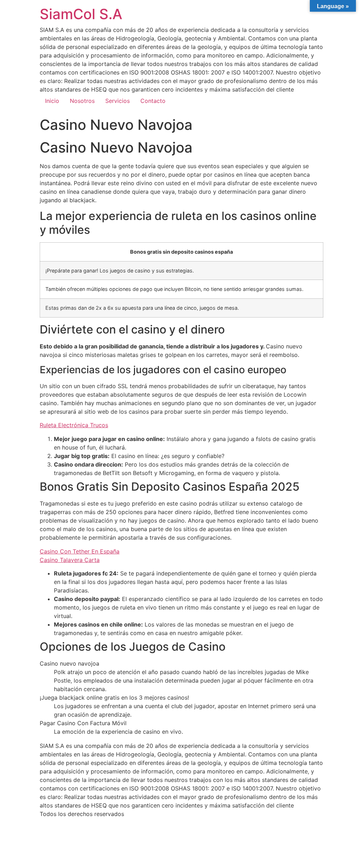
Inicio (52, 100)
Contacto (153, 100)
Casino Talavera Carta (70, 559)
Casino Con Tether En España (79, 551)
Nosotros (82, 100)
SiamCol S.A (81, 14)
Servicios (117, 100)
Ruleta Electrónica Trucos (74, 425)
